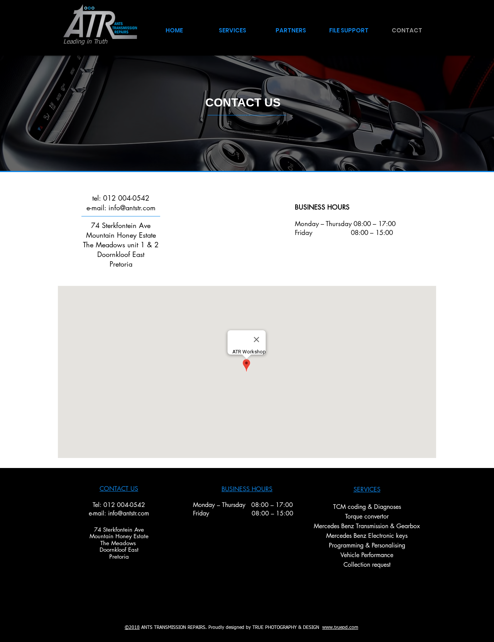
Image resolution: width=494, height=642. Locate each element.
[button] (291, 26)
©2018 (132, 627)
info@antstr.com (128, 513)
